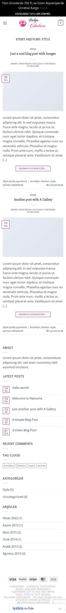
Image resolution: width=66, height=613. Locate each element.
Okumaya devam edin (33, 168)
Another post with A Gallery (33, 199)
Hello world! (20, 388)
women (7, 185)
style (53, 181)
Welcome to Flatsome (27, 398)
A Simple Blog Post (25, 420)
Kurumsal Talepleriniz (41, 586)
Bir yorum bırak (54, 185)
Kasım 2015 (11, 525)
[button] (5, 23)
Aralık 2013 (10, 547)
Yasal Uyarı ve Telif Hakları (33, 594)
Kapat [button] (44, 8)
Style (33, 49)
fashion (45, 181)
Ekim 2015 (10, 532)
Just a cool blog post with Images (33, 53)
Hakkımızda (17, 586)
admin (14, 63)
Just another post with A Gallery (34, 409)
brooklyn (35, 181)
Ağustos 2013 (12, 553)
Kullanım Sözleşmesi (17, 597)
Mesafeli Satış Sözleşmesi (33, 602)
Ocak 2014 (10, 539)
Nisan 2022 (10, 518)
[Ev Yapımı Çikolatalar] (33, 23)
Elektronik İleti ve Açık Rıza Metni (33, 591)
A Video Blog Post (24, 430)
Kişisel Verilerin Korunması (33, 589)
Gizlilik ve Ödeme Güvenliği (33, 599)
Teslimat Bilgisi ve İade (47, 597)
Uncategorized (13, 497)
